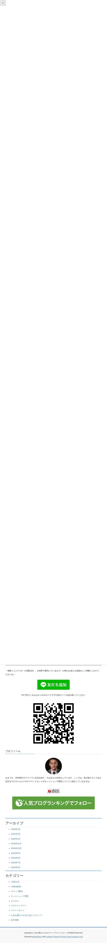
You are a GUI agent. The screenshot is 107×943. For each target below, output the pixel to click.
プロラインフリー (19, 905)
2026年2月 (15, 829)
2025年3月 (15, 834)
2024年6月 (15, 867)
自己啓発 (15, 920)
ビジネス (15, 901)
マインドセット (18, 910)
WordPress (38, 937)
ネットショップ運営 (20, 896)
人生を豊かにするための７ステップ (26, 915)
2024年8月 (15, 858)
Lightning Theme (52, 937)
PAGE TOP (101, 912)
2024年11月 (16, 843)
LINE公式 (15, 882)
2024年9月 (15, 853)
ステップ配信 (17, 891)
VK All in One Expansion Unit (72, 937)
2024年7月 (15, 862)
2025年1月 (15, 839)
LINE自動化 (16, 886)
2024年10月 (16, 848)
